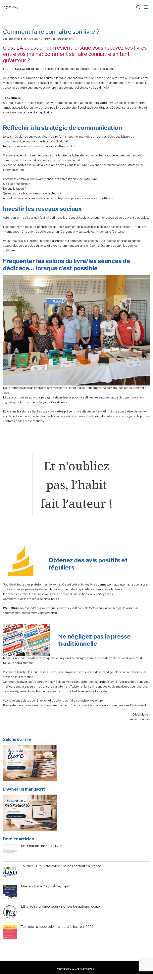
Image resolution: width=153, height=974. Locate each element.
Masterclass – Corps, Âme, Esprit (46, 886)
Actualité (33, 39)
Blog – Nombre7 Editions (14, 39)
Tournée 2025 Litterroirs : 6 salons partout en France (61, 866)
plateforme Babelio (66, 589)
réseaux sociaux (58, 208)
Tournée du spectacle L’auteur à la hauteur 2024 (57, 927)
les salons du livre (61, 260)
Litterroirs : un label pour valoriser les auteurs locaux (60, 906)
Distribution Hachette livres (42, 846)
